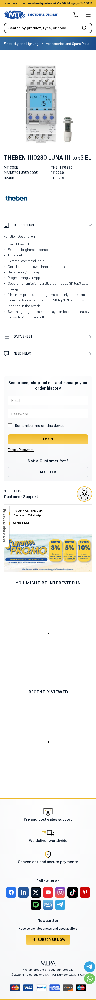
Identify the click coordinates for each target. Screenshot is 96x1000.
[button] (48, 225)
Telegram (87, 3)
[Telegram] (60, 905)
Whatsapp (70, 3)
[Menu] (88, 15)
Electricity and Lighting (22, 43)
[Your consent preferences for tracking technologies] (4, 526)
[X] (36, 892)
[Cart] (75, 14)
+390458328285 (28, 511)
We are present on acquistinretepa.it (48, 969)
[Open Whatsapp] (89, 978)
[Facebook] (11, 892)
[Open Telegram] (89, 966)
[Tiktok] (72, 892)
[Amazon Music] (48, 905)
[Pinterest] (85, 892)
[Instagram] (60, 892)
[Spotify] (36, 905)
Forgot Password (21, 449)
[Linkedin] (23, 892)
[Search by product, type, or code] (86, 28)
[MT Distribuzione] (31, 14)
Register (48, 472)
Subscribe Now (52, 939)
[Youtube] (48, 892)
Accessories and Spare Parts (68, 43)
